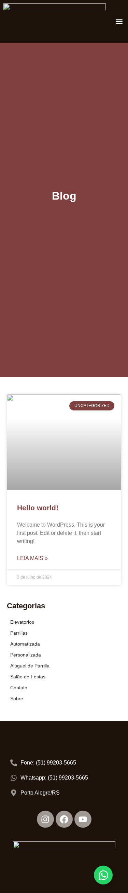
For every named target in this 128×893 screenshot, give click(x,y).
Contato (18, 687)
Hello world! (37, 508)
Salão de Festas (27, 676)
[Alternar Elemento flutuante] (103, 875)
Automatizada (25, 644)
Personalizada (25, 655)
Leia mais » (32, 558)
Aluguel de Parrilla (29, 665)
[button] (119, 21)
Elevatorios (22, 622)
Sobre (16, 698)
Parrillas (19, 633)
